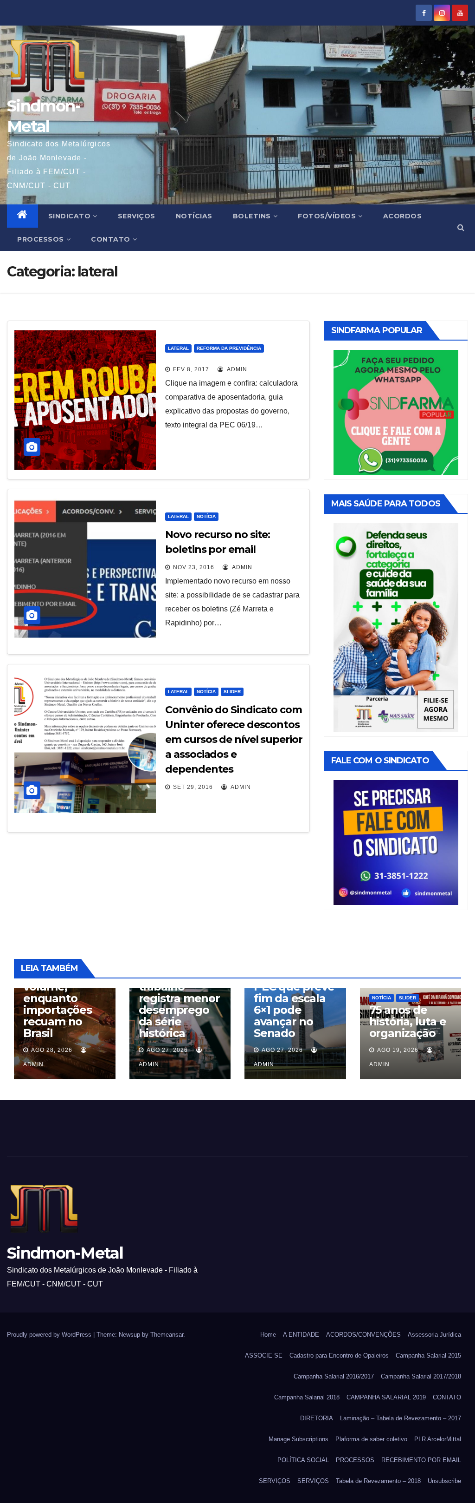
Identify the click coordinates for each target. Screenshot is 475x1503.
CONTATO (110, 239)
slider (232, 691)
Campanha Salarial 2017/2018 (421, 1376)
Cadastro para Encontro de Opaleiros (339, 1355)
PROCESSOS (40, 239)
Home (268, 1334)
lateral (178, 348)
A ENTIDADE (301, 1334)
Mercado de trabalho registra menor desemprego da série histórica (179, 1004)
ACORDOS (402, 216)
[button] (460, 227)
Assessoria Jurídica (434, 1334)
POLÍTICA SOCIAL (303, 1460)
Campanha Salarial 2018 (307, 1397)
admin (236, 369)
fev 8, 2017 (191, 369)
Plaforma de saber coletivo (371, 1439)
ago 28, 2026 (51, 1050)
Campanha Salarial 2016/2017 (334, 1376)
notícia (206, 516)
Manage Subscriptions (298, 1439)
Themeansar (166, 1334)
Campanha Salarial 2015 (428, 1355)
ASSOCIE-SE (263, 1355)
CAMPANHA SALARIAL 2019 (386, 1397)
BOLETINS (252, 216)
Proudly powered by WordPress (50, 1334)
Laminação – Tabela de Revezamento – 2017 (400, 1418)
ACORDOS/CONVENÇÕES (363, 1334)
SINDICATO (69, 216)
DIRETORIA (316, 1418)
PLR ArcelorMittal (437, 1439)
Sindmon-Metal (65, 1253)
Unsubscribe (444, 1480)
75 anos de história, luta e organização (407, 1021)
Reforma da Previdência (229, 348)
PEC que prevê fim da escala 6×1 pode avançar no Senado (294, 1010)
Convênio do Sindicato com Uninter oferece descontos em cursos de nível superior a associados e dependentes (233, 739)
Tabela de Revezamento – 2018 (378, 1480)
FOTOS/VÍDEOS (327, 216)
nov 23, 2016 (193, 567)
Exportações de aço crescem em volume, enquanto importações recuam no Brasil (57, 992)
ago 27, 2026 (167, 1050)
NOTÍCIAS (194, 216)
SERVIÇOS (136, 216)
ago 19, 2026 (397, 1050)
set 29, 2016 (193, 787)
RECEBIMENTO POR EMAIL (421, 1460)
